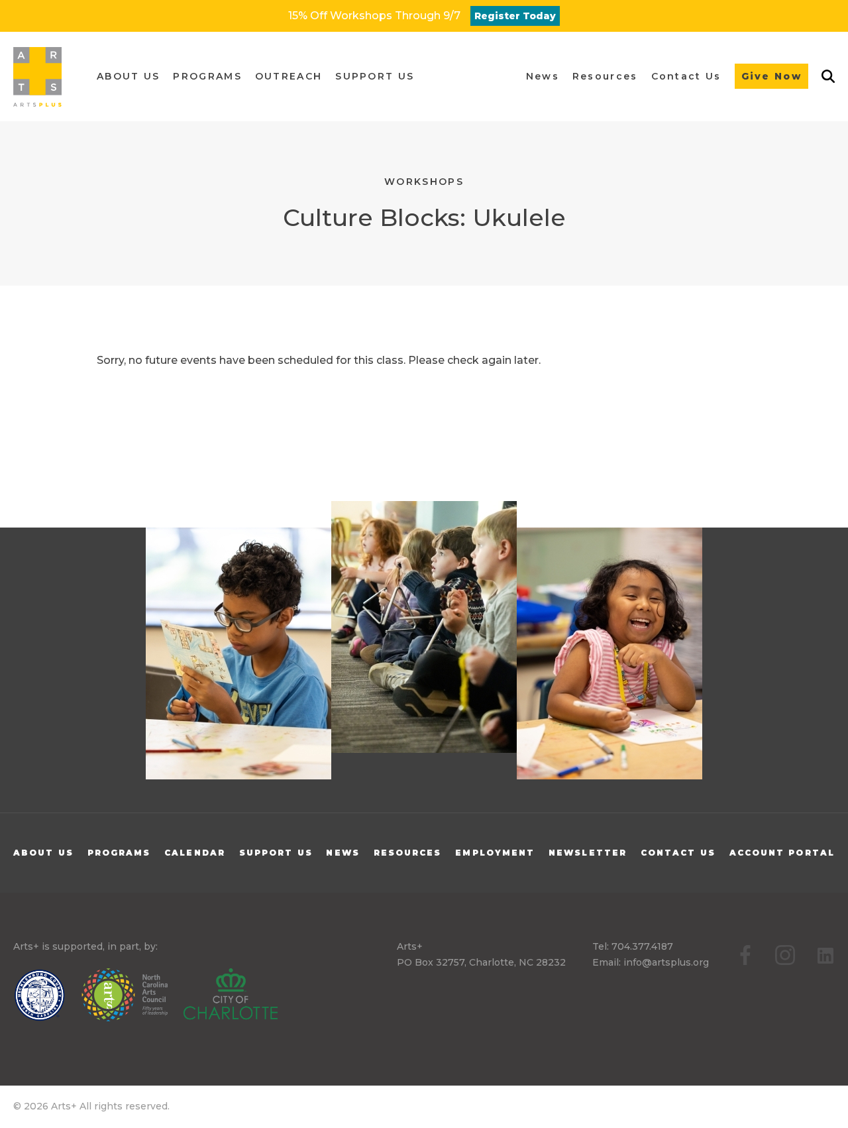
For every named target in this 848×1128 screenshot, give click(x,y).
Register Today (515, 16)
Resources (408, 853)
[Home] (37, 77)
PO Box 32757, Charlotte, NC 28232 (481, 962)
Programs (119, 853)
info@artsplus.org (666, 962)
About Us (43, 853)
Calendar (194, 853)
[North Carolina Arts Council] (131, 997)
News (342, 853)
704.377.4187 (642, 946)
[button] (128, 76)
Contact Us (678, 853)
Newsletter (588, 853)
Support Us (276, 853)
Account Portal (782, 853)
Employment (495, 853)
